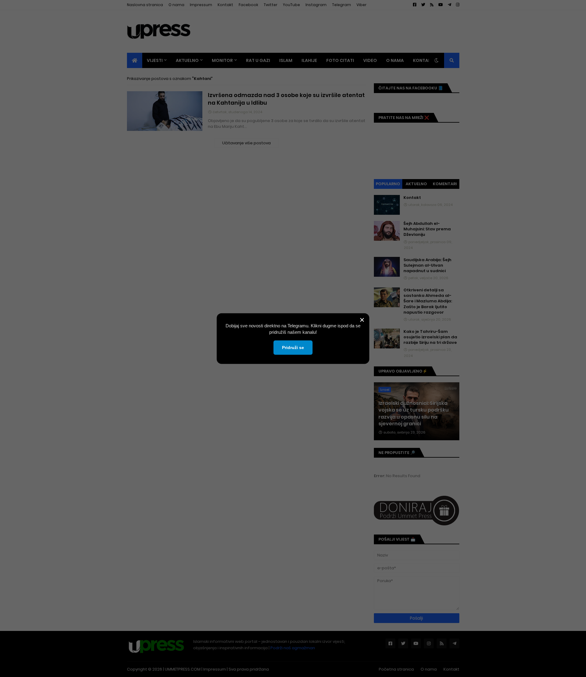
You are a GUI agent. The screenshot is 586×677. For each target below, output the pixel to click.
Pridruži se (293, 347)
